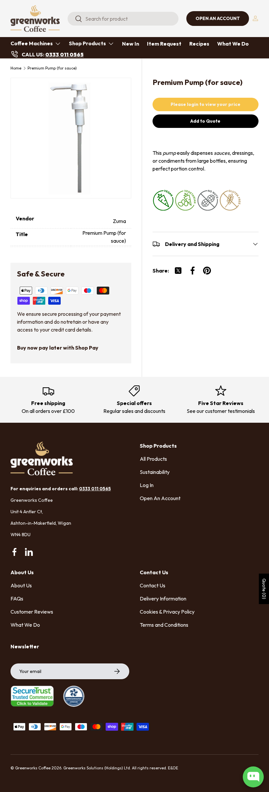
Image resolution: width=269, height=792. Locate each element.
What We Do (233, 43)
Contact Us (152, 585)
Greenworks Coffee (33, 767)
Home (15, 68)
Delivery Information (163, 598)
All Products (153, 459)
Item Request (164, 43)
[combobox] (123, 19)
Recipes (199, 43)
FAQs (16, 598)
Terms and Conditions (164, 624)
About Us (21, 585)
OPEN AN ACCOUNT (218, 18)
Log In (147, 485)
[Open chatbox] (253, 776)
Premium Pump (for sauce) (52, 68)
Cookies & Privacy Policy (167, 611)
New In (130, 43)
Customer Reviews (31, 611)
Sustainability (155, 472)
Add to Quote (205, 121)
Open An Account (160, 498)
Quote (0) (264, 589)
